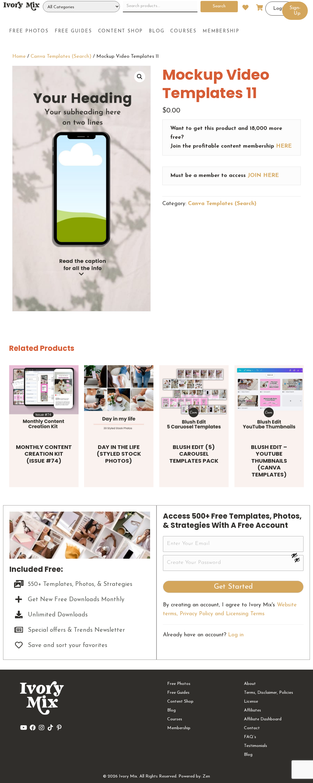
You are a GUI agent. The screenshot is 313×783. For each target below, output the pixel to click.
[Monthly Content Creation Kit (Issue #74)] (44, 400)
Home (19, 56)
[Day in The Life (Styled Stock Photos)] (118, 400)
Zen (206, 776)
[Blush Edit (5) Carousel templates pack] (194, 400)
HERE (284, 146)
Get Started (233, 586)
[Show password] (297, 555)
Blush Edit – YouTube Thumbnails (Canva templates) (269, 460)
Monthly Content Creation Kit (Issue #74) (44, 454)
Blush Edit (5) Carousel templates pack (193, 454)
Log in (236, 635)
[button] (139, 76)
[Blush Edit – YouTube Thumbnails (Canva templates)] (269, 400)
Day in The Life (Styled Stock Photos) (119, 454)
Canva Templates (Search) (61, 56)
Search (219, 6)
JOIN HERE (263, 175)
